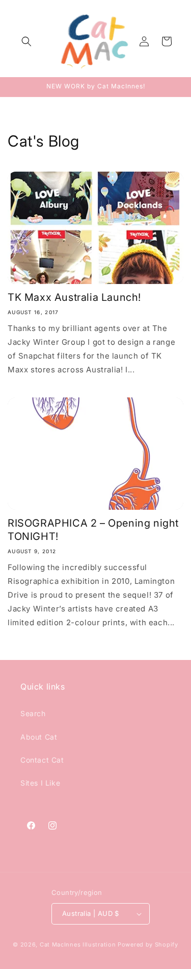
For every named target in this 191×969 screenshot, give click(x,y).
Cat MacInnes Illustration (78, 944)
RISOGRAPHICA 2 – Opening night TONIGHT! (93, 529)
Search (33, 713)
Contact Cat (42, 759)
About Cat (38, 736)
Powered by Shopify (148, 944)
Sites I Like (40, 782)
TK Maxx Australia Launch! (74, 297)
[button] (26, 41)
